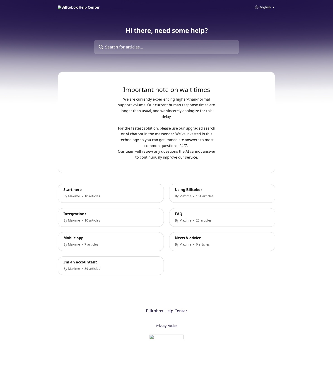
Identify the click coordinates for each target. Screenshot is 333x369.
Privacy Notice (166, 325)
